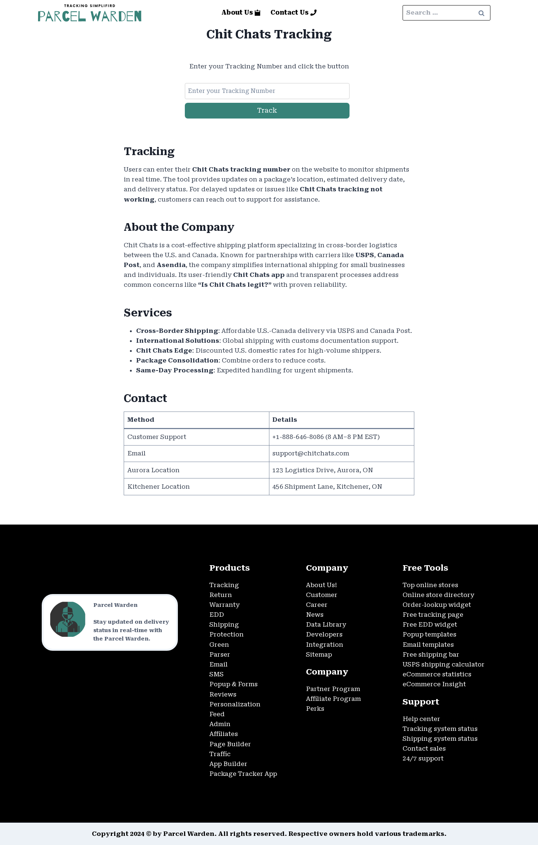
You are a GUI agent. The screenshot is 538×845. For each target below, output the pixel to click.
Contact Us (289, 12)
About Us (237, 12)
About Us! (321, 585)
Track (267, 110)
